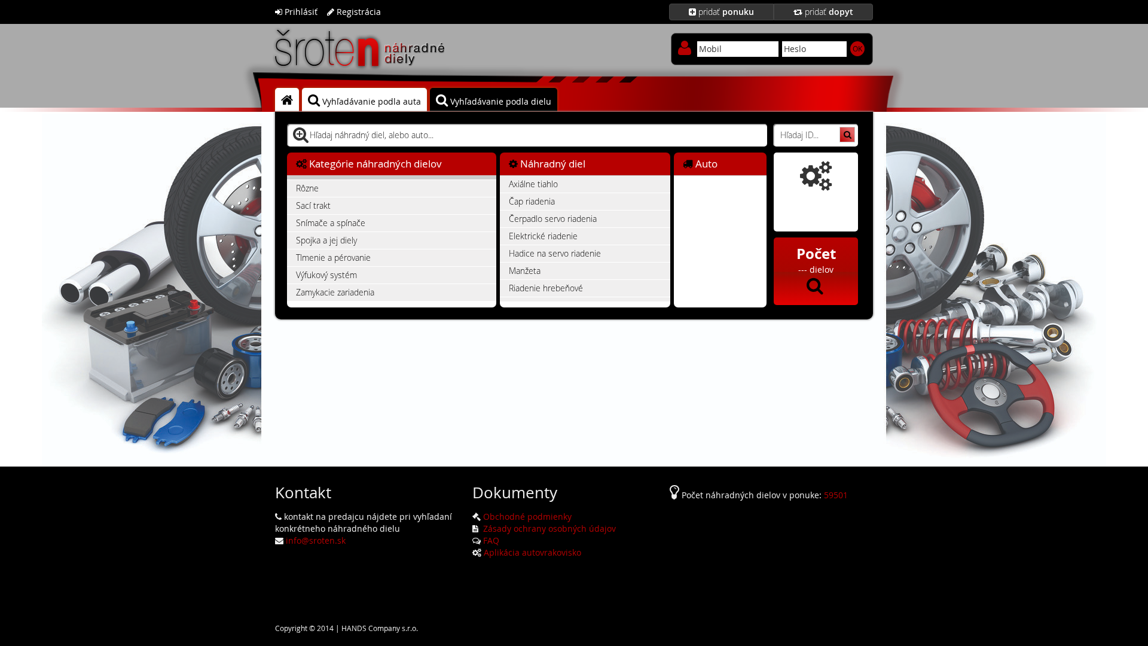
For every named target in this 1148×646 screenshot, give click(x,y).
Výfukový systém (326, 275)
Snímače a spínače (330, 222)
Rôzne (307, 188)
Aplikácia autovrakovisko (532, 552)
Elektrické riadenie (543, 236)
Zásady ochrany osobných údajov (548, 528)
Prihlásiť (299, 11)
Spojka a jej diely (326, 240)
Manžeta (525, 270)
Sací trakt (313, 205)
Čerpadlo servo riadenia (553, 218)
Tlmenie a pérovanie (333, 257)
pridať (725, 11)
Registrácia (357, 11)
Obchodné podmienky (527, 516)
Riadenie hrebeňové (546, 288)
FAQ (491, 540)
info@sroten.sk (316, 540)
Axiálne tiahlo (533, 184)
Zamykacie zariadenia (335, 292)
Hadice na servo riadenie (555, 253)
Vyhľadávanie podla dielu (499, 101)
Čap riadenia (532, 201)
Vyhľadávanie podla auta (370, 101)
